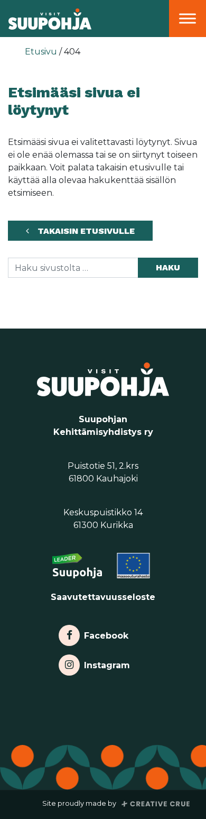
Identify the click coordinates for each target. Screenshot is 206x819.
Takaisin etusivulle (86, 231)
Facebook (105, 633)
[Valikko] (187, 18)
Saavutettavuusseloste (103, 597)
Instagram (106, 662)
